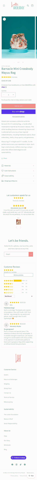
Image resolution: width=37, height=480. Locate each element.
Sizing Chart (8, 388)
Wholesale (7, 445)
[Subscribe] (31, 254)
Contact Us (7, 393)
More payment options (18, 116)
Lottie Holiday (11, 472)
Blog (5, 449)
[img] (18, 198)
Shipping (7, 384)
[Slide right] (23, 62)
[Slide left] (14, 62)
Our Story (7, 440)
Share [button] (5, 158)
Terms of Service (9, 397)
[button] (4, 5)
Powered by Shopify (20, 472)
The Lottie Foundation (11, 414)
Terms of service (24, 475)
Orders (6, 375)
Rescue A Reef (8, 419)
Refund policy (8, 402)
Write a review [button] (18, 275)
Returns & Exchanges (10, 379)
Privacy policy (14, 475)
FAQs (5, 436)
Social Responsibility (10, 423)
